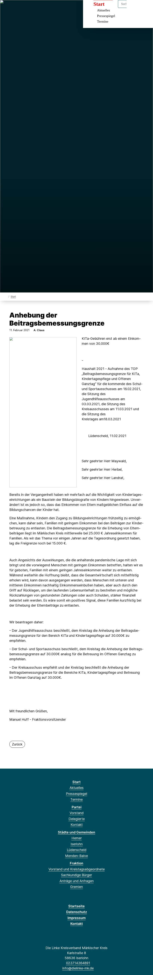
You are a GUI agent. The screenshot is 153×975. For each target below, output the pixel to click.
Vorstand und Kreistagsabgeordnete (77, 869)
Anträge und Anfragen (77, 881)
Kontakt (77, 825)
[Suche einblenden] (134, 7)
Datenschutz (76, 912)
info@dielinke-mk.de (78, 968)
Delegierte (76, 819)
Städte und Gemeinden (76, 832)
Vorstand (77, 813)
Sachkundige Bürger (76, 875)
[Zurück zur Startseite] (6, 296)
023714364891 (78, 963)
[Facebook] (7, 7)
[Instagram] (13, 7)
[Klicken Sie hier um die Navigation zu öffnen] (145, 7)
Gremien (76, 887)
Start (13, 296)
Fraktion (76, 863)
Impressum (77, 918)
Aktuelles (77, 788)
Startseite (76, 906)
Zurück (17, 744)
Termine (102, 21)
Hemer (76, 838)
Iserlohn (77, 844)
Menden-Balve (76, 856)
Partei (77, 807)
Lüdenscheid (76, 850)
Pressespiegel (106, 16)
